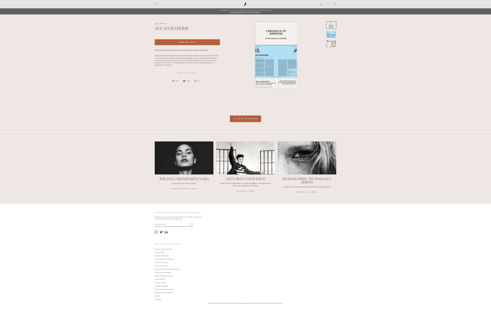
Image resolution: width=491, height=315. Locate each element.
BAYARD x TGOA (245, 191)
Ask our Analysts (187, 73)
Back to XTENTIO (247, 119)
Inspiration (158, 299)
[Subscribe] (191, 224)
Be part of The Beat (161, 266)
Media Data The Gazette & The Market (167, 269)
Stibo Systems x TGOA (184, 189)
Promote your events (161, 262)
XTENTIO (163, 24)
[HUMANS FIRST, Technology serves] (307, 157)
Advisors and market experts (164, 289)
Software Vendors (160, 283)
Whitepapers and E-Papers (163, 293)
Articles (157, 296)
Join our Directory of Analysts (164, 259)
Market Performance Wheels (164, 276)
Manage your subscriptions (163, 249)
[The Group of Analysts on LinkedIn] (166, 232)
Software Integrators (161, 286)
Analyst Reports (160, 279)
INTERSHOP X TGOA (307, 192)
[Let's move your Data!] (245, 157)
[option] (245, 11)
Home (157, 24)
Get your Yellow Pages (162, 256)
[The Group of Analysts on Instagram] (156, 232)
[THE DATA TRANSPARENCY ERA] (184, 157)
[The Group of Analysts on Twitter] (161, 232)
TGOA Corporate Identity (163, 273)
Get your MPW (159, 252)
